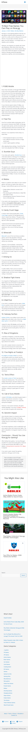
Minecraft (4, 236)
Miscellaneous (7, 678)
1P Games (6, 652)
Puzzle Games (7, 686)
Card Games (7, 664)
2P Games (6, 654)
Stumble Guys (18, 155)
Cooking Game (7, 666)
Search (3, 572)
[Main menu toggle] (25, 2)
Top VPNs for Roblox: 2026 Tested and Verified (12, 555)
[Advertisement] (14, 71)
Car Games (6, 662)
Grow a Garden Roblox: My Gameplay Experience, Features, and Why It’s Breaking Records (13, 516)
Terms (9, 713)
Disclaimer (20, 713)
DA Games (6, 669)
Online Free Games (8, 683)
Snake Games (7, 698)
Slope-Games (7, 695)
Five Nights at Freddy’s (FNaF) (9, 355)
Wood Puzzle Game (8, 705)
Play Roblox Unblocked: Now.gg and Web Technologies (14, 536)
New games (7, 681)
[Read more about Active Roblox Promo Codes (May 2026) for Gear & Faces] (14, 487)
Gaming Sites (7, 676)
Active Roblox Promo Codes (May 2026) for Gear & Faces (13, 496)
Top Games (6, 700)
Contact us (14, 715)
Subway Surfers (6, 317)
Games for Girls (7, 674)
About (5, 713)
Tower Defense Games (9, 702)
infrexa (4, 2)
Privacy (14, 713)
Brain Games (7, 659)
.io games (6, 650)
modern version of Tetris (10, 378)
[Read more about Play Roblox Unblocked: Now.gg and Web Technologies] (14, 528)
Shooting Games (8, 690)
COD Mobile (9, 397)
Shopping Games (8, 693)
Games (5, 671)
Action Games (7, 657)
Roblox (12, 31)
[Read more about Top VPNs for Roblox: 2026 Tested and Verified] (14, 547)
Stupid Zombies (8, 617)
